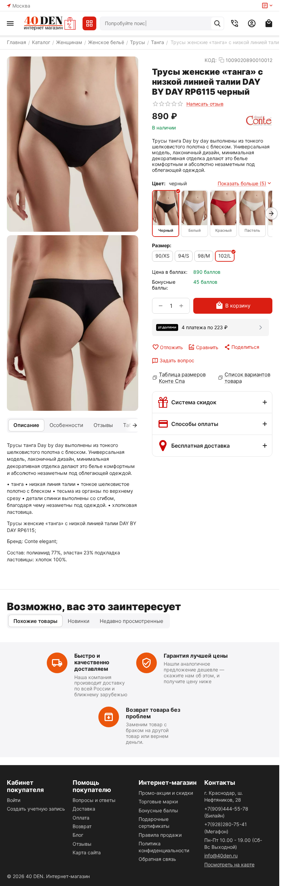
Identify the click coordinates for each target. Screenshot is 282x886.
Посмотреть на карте (229, 864)
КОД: (211, 60)
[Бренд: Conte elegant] (259, 120)
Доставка (84, 809)
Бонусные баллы (158, 810)
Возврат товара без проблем (153, 713)
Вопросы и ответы (94, 800)
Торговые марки (158, 801)
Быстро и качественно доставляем (91, 662)
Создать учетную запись (36, 809)
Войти (13, 800)
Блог (78, 835)
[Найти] (217, 23)
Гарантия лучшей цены (196, 655)
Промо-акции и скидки (166, 793)
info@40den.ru (221, 855)
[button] (241, 347)
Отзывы (82, 844)
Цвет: (158, 183)
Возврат (82, 826)
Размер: (161, 245)
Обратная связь (157, 859)
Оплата (81, 818)
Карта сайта (87, 852)
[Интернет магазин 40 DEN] (50, 23)
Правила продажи (160, 835)
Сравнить (207, 347)
